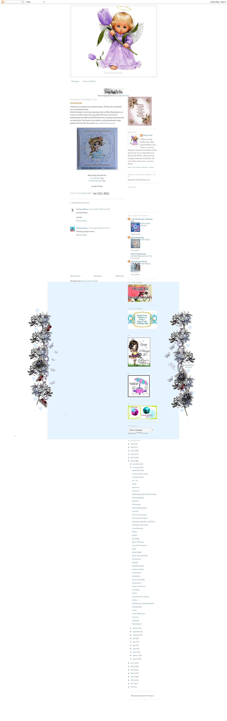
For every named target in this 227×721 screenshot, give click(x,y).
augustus (136, 635)
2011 (133, 683)
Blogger (151, 695)
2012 (133, 680)
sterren (134, 593)
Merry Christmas (138, 542)
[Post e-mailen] (94, 193)
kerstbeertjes (136, 572)
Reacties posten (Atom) (89, 281)
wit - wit (135, 480)
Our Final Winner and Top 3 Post (141, 256)
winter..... (135, 600)
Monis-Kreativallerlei (139, 261)
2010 (133, 687)
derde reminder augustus (145, 224)
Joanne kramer (82, 228)
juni (134, 642)
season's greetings (138, 579)
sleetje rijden (136, 552)
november (136, 467)
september (136, 631)
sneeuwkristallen (138, 470)
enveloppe (136, 538)
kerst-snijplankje (138, 497)
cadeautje (135, 620)
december (136, 464)
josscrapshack (95, 178)
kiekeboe (135, 501)
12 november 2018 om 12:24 (99, 228)
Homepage (75, 81)
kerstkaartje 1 (137, 583)
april (134, 648)
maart (135, 652)
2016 (133, 666)
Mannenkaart (137, 624)
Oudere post (119, 276)
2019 (133, 457)
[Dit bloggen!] (100, 193)
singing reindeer (138, 569)
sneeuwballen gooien (139, 545)
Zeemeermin (136, 559)
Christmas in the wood (140, 525)
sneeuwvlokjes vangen (140, 473)
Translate (145, 433)
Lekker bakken (145, 239)
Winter (134, 531)
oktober (136, 628)
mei (134, 645)
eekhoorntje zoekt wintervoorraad (144, 494)
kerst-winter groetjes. (139, 514)
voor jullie (136, 589)
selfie (134, 549)
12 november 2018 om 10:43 (99, 209)
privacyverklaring (89, 81)
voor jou (135, 617)
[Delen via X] (103, 193)
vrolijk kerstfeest (138, 477)
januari (135, 659)
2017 (133, 663)
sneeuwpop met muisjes (140, 596)
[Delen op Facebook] (105, 193)
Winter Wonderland (138, 253)
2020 (133, 454)
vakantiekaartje (137, 528)
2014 (133, 673)
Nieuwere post (75, 276)
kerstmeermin (137, 607)
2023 (133, 444)
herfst (134, 484)
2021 (133, 450)
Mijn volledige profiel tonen (141, 167)
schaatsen (135, 491)
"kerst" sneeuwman (139, 586)
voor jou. (135, 511)
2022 (133, 447)
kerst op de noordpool (140, 518)
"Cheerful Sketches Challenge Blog (142, 220)
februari (136, 655)
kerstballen (136, 576)
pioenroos (135, 487)
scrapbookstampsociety (107, 123)
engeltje (135, 562)
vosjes (134, 610)
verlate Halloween (138, 613)
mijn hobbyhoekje (137, 237)
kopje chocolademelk (140, 555)
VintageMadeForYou (121, 95)
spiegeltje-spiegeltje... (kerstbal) (143, 521)
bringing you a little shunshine (143, 603)
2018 (133, 461)
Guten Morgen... (146, 263)
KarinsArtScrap (82, 209)
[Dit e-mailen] (98, 193)
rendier (134, 535)
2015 (133, 670)
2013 (133, 676)
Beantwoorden (81, 220)
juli (134, 638)
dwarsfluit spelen (138, 566)
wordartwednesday (95, 180)
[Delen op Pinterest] (108, 193)
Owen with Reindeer (139, 508)
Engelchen (148, 135)
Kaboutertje (136, 504)
